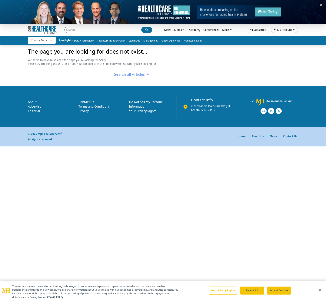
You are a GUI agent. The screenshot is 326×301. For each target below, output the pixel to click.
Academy (194, 30)
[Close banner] (321, 5)
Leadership (134, 40)
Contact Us (86, 102)
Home (241, 136)
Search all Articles (129, 74)
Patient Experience (170, 40)
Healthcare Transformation (111, 40)
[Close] (320, 290)
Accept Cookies (278, 290)
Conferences (211, 30)
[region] (163, 291)
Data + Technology (84, 40)
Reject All (252, 290)
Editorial (34, 111)
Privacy (83, 111)
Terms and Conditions (94, 106)
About (32, 102)
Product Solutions (193, 40)
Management (150, 40)
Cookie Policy (55, 297)
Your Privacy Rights (142, 111)
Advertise (34, 106)
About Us (257, 136)
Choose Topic (39, 40)
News (167, 30)
